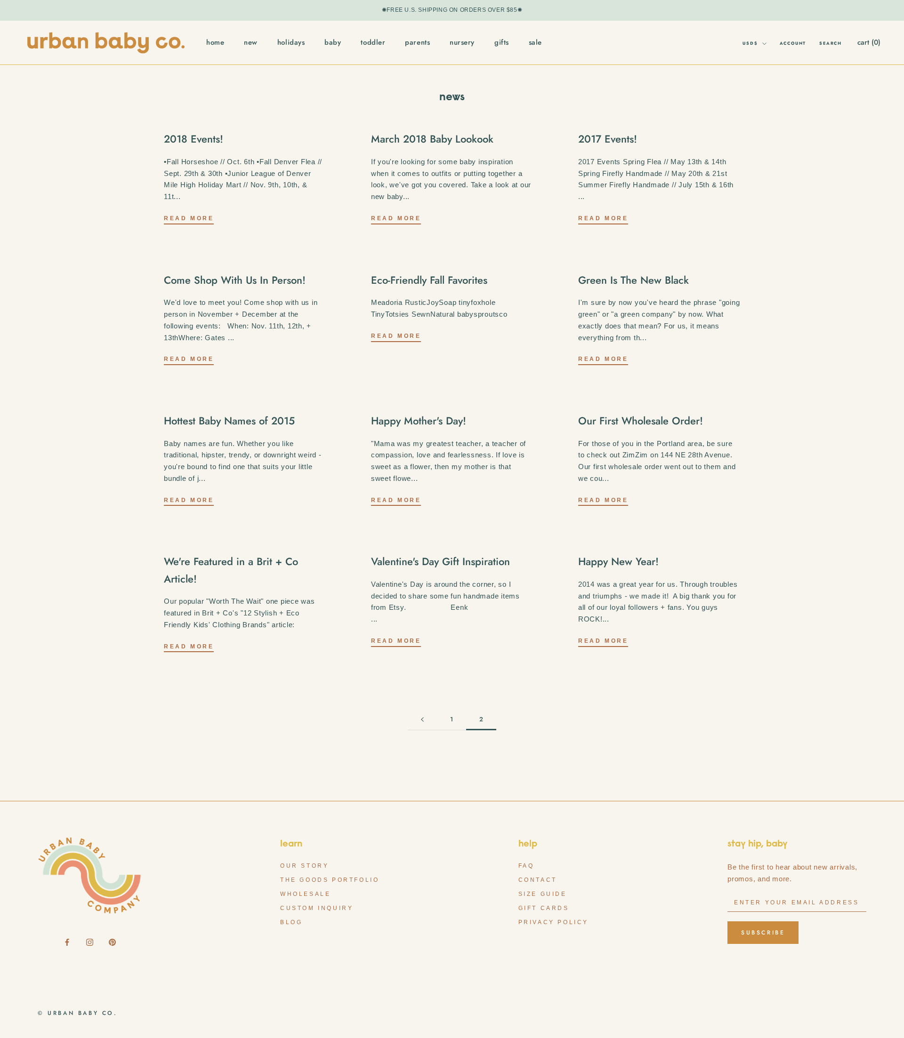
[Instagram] (89, 942)
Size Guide (542, 894)
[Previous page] (422, 719)
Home (215, 42)
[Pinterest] (112, 942)
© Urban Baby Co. (78, 1013)
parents (417, 42)
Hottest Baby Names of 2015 (229, 420)
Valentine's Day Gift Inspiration (440, 561)
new (251, 42)
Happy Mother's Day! (418, 420)
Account (793, 43)
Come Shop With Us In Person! (235, 279)
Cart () (868, 42)
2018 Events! (193, 138)
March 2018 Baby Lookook (432, 138)
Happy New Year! (618, 561)
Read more (189, 218)
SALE (535, 42)
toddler (373, 42)
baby (332, 42)
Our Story (304, 865)
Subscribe (763, 932)
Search (830, 43)
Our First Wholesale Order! (640, 420)
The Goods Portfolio (329, 880)
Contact (537, 880)
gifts (501, 42)
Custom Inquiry (316, 908)
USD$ (750, 43)
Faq (526, 865)
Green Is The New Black (633, 279)
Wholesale (305, 894)
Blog (291, 922)
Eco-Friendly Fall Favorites (429, 279)
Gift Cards (543, 908)
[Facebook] (67, 942)
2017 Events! (607, 138)
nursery (462, 42)
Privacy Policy (553, 922)
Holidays (291, 42)
